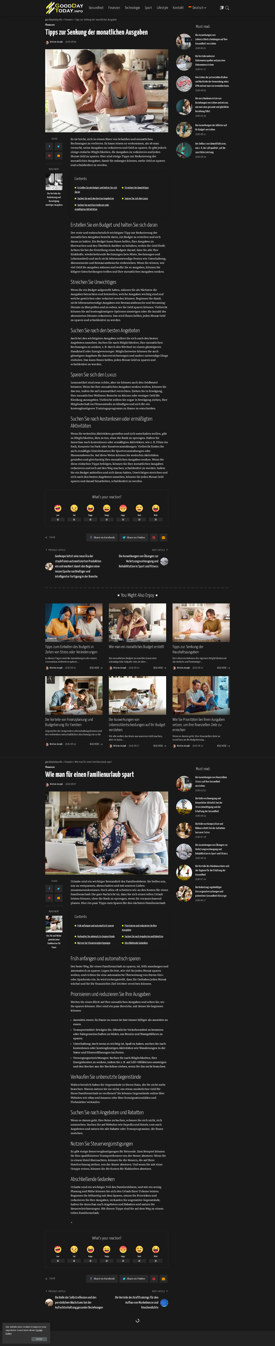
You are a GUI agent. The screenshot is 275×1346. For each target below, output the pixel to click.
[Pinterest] (49, 155)
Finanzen (50, 25)
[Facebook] (49, 146)
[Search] (227, 8)
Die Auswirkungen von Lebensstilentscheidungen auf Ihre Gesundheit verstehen (211, 39)
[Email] (58, 155)
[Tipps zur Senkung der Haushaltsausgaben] (201, 622)
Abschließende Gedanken (136, 943)
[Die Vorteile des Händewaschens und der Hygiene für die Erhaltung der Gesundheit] (184, 873)
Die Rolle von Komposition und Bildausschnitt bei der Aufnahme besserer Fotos (210, 828)
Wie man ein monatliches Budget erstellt (136, 647)
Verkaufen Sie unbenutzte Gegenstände (96, 936)
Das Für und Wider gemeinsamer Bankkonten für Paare (53, 942)
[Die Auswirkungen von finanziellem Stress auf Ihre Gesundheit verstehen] (184, 784)
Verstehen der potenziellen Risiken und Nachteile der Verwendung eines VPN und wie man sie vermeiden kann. (212, 81)
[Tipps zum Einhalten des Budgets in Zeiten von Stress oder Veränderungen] (73, 622)
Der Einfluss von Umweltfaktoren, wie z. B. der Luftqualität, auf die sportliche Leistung (210, 148)
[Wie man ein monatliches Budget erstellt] (137, 622)
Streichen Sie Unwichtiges (137, 187)
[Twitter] (58, 146)
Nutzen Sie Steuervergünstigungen (93, 943)
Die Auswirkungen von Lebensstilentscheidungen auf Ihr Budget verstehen (137, 725)
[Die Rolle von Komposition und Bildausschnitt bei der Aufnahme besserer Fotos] (184, 830)
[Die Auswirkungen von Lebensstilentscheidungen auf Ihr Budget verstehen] (137, 695)
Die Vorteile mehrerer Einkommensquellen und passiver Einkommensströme (210, 60)
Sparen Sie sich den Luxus (136, 198)
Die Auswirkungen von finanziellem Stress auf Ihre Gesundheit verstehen (211, 781)
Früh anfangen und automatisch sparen (95, 925)
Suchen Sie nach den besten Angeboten (95, 198)
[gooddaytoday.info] (64, 8)
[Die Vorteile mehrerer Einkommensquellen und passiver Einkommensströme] (184, 63)
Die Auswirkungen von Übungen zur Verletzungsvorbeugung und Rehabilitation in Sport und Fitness (211, 849)
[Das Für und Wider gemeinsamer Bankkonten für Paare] (54, 924)
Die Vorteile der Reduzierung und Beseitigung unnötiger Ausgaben (54, 199)
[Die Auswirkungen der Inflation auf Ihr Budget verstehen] (184, 130)
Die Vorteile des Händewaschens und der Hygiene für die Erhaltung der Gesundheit (212, 870)
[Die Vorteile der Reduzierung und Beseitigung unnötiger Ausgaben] (54, 181)
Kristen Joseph (56, 42)
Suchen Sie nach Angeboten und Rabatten (144, 936)
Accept (39, 1339)
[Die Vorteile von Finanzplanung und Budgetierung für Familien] (73, 695)
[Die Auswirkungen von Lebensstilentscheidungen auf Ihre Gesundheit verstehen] (184, 42)
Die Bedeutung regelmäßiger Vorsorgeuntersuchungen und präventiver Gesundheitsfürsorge (210, 891)
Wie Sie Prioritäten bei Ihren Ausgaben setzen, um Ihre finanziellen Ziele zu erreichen (199, 725)
